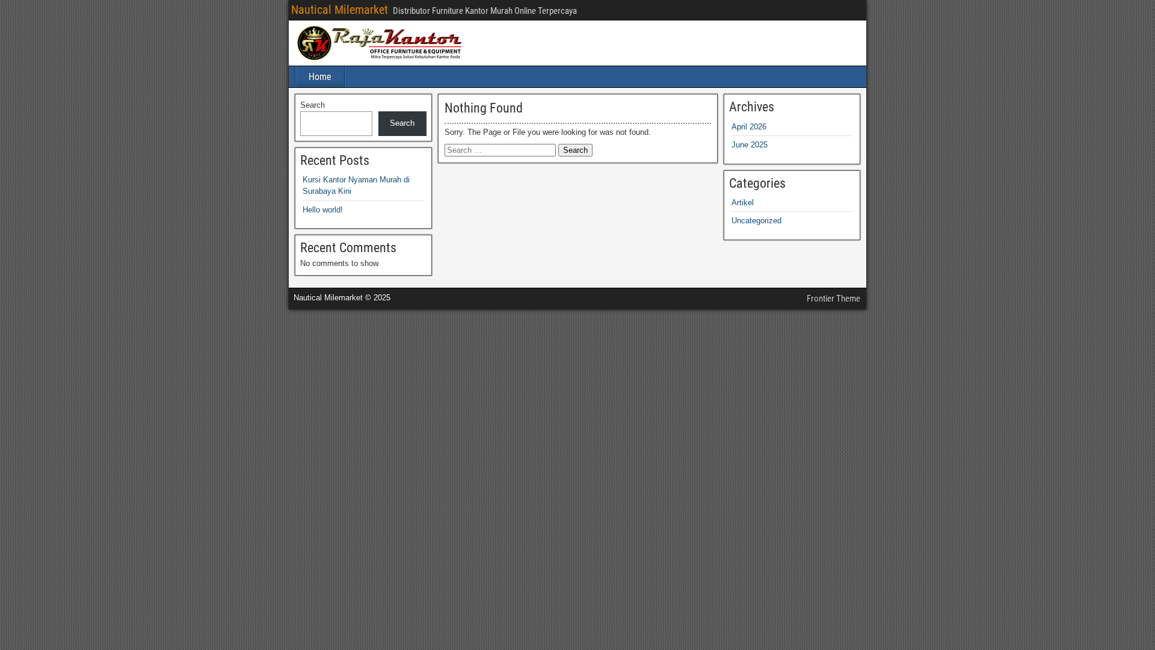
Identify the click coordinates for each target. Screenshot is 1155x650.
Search (312, 105)
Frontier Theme (833, 298)
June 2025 (750, 144)
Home (320, 76)
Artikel (743, 202)
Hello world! (323, 209)
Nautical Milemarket (339, 9)
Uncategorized (756, 220)
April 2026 (749, 126)
